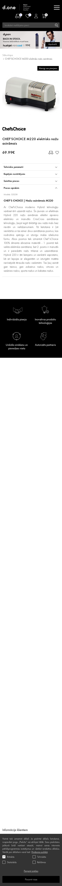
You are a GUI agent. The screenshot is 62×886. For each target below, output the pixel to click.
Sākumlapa (7, 55)
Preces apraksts (11, 188)
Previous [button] (7, 93)
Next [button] (54, 93)
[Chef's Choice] (16, 130)
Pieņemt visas (31, 879)
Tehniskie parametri (13, 167)
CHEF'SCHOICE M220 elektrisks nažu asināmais (28, 58)
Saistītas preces (11, 181)
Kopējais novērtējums (14, 174)
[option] (31, 93)
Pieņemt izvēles (31, 871)
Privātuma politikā (39, 852)
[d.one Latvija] (16, 7)
